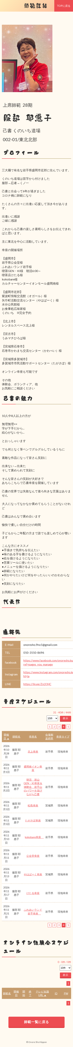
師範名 (16, 736)
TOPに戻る (63, 5)
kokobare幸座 (34, 837)
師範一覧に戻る (36, 1022)
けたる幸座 (32, 893)
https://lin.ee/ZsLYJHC (37, 684)
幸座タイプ (62, 736)
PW (66, 993)
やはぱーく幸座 (33, 874)
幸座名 (33, 736)
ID (56, 993)
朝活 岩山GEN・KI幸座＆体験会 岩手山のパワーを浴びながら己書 (33, 787)
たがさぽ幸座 (33, 820)
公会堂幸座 (32, 855)
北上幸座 (33, 751)
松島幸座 (33, 805)
